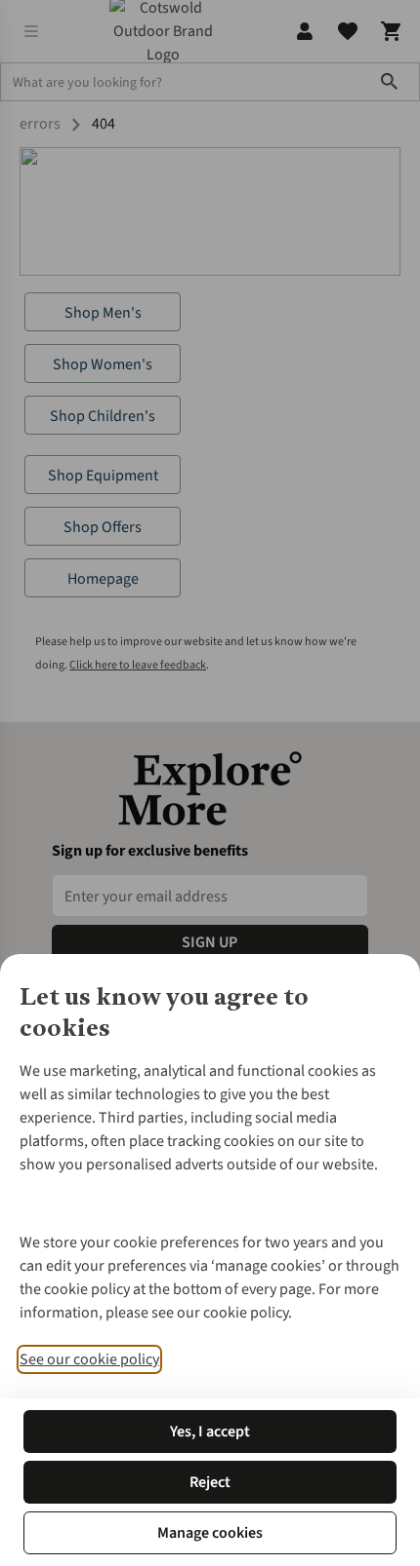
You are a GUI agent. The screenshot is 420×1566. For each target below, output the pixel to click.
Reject (210, 1482)
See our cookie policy (89, 1359)
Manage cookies (210, 1533)
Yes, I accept (210, 1431)
